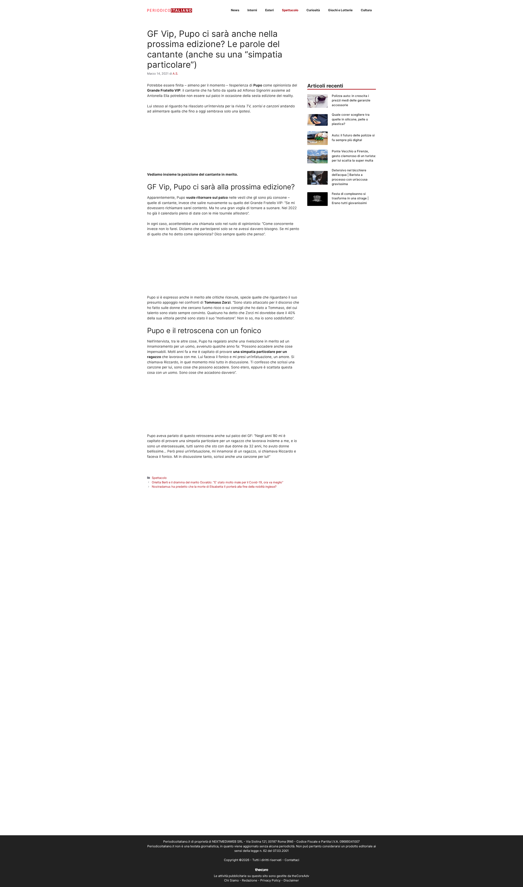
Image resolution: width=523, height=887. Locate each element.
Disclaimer (291, 880)
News (235, 10)
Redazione (249, 880)
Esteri (269, 10)
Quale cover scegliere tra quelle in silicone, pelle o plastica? (351, 119)
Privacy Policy (270, 880)
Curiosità (313, 10)
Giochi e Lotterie (340, 10)
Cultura (366, 10)
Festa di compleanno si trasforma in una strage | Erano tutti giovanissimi (350, 198)
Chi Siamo (231, 880)
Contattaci (292, 860)
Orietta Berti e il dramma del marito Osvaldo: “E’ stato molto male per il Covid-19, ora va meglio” (217, 482)
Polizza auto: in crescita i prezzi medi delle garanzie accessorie (351, 100)
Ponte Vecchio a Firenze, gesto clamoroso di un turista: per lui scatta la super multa (354, 155)
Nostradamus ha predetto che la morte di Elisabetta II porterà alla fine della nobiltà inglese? (214, 486)
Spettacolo (290, 10)
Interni (252, 10)
